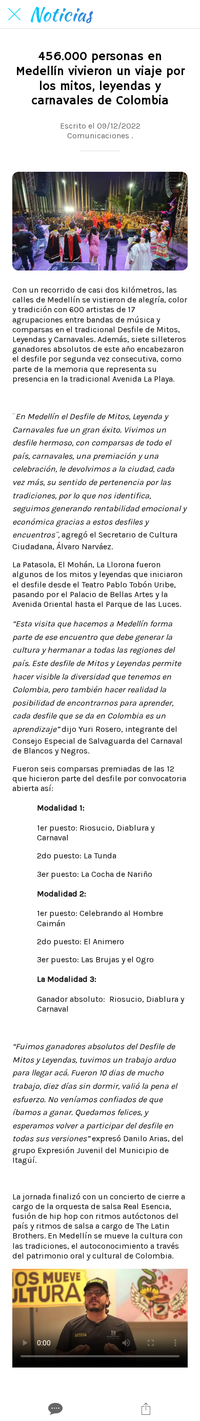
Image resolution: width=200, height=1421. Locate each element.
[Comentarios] (54, 1408)
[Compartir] (146, 1408)
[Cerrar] (14, 14)
